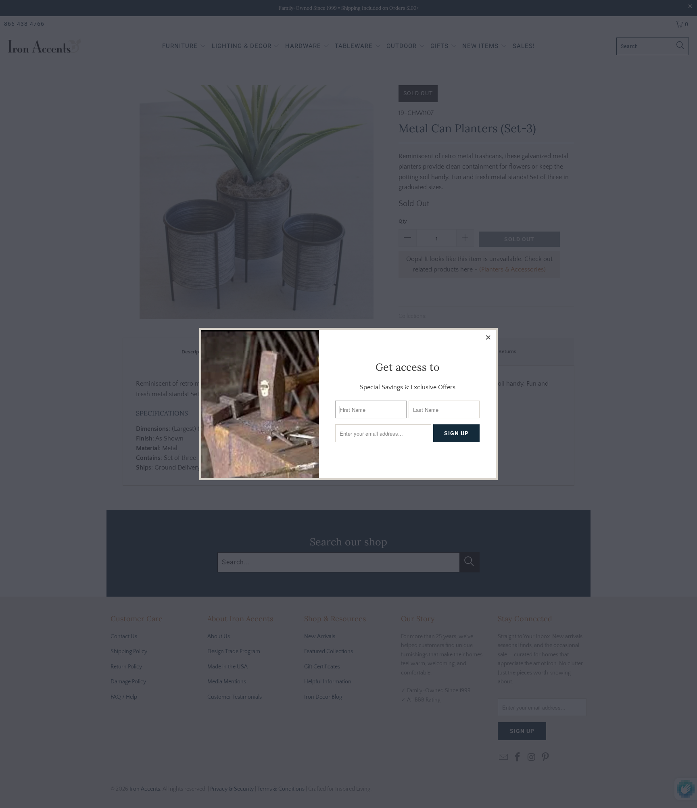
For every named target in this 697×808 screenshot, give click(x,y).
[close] (488, 337)
